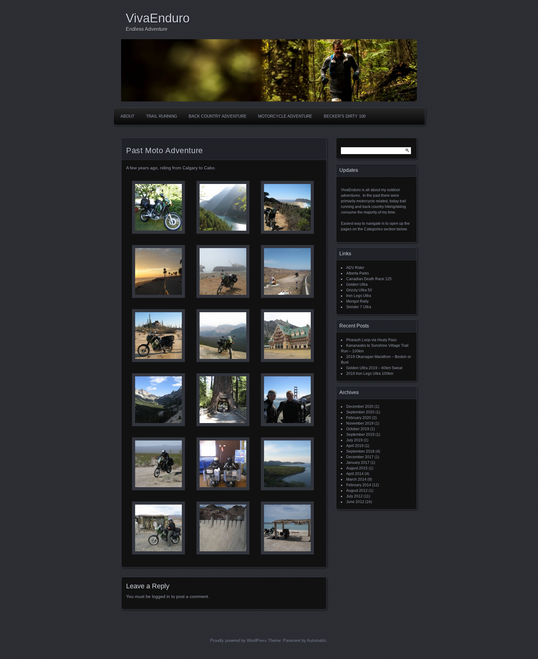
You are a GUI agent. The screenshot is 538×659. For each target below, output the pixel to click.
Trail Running (161, 116)
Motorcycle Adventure (285, 116)
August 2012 (357, 490)
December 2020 (360, 406)
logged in (161, 596)
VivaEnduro (158, 18)
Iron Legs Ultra (358, 296)
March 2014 (356, 479)
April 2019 (355, 446)
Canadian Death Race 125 (369, 279)
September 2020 (360, 412)
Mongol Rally (357, 301)
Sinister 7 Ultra (358, 307)
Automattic (317, 640)
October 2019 (357, 429)
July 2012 (354, 496)
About (127, 116)
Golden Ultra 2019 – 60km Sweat (374, 368)
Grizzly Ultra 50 (359, 290)
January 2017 (358, 462)
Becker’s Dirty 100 (345, 116)
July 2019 (354, 440)
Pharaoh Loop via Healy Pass (371, 340)
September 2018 (360, 451)
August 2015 (357, 468)
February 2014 (358, 485)
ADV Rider (355, 268)
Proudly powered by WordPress (238, 640)
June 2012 (355, 502)
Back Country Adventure (218, 116)
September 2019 (360, 434)
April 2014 (355, 474)
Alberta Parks (357, 273)
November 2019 (360, 423)
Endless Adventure (147, 29)
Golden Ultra (357, 284)
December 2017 (360, 457)
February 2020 (358, 418)
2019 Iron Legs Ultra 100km (369, 373)
